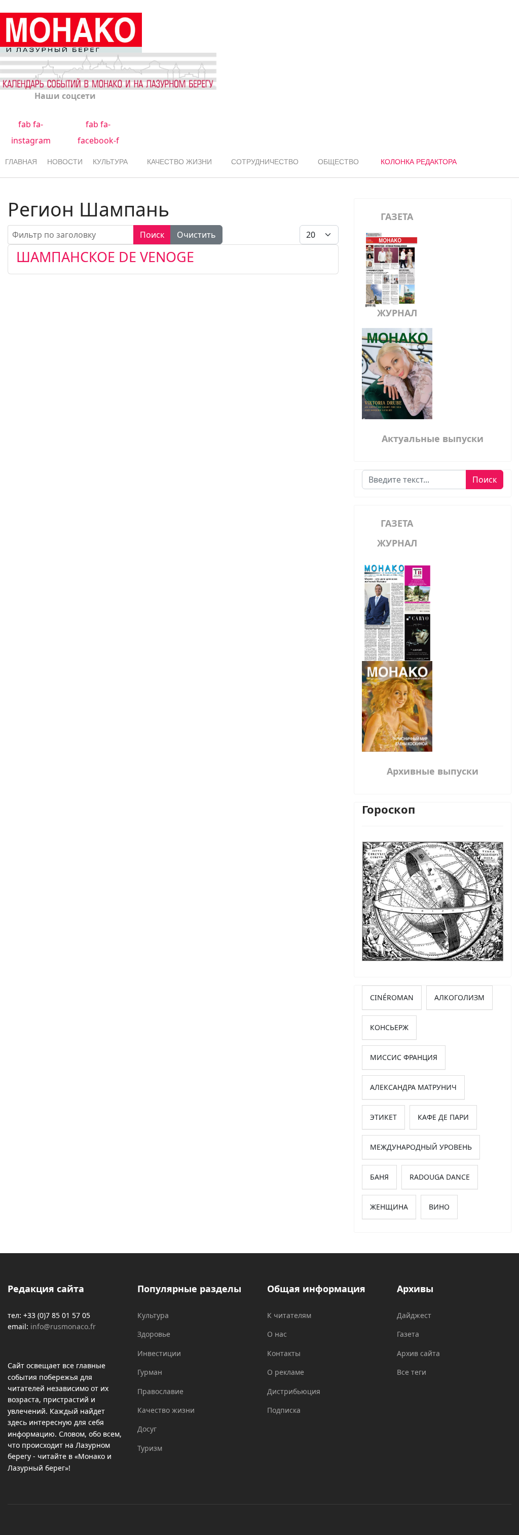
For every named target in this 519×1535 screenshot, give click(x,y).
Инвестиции (159, 1353)
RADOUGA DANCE (440, 1177)
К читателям (289, 1315)
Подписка (284, 1410)
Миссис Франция (403, 1057)
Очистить (196, 234)
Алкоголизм (459, 997)
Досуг (147, 1429)
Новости (65, 162)
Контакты (284, 1353)
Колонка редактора (419, 162)
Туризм (149, 1448)
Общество (338, 162)
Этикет (383, 1117)
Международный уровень (421, 1147)
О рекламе (285, 1372)
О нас (277, 1334)
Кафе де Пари (443, 1117)
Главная (21, 162)
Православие (160, 1391)
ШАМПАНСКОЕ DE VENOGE (105, 256)
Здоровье (153, 1334)
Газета (408, 1334)
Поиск (152, 234)
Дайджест (414, 1315)
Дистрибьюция (293, 1391)
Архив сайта (418, 1353)
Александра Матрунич (413, 1087)
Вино (439, 1207)
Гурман (149, 1372)
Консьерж (389, 1027)
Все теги (411, 1372)
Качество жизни (179, 162)
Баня (379, 1177)
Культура (110, 162)
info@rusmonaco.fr (63, 1326)
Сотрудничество (265, 162)
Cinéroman (392, 997)
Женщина (389, 1207)
